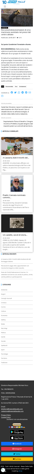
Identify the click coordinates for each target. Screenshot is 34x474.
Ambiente (4, 28)
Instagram (18, 449)
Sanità (3, 337)
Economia (4, 315)
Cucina (3, 307)
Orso (16, 86)
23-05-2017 (12, 38)
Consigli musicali (6, 298)
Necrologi (4, 328)
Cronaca (3, 303)
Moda (3, 324)
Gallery (3, 320)
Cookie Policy (6, 417)
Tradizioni (4, 362)
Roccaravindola (9, 86)
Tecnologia (4, 354)
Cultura (3, 311)
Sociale (3, 341)
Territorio (4, 358)
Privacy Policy (6, 415)
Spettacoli (4, 345)
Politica (3, 332)
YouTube (18, 459)
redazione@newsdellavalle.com (12, 411)
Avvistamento (22, 86)
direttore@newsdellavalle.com (12, 409)
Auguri (3, 294)
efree (20, 471)
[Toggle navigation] (5, 6)
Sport (3, 350)
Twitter (17, 454)
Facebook (17, 444)
